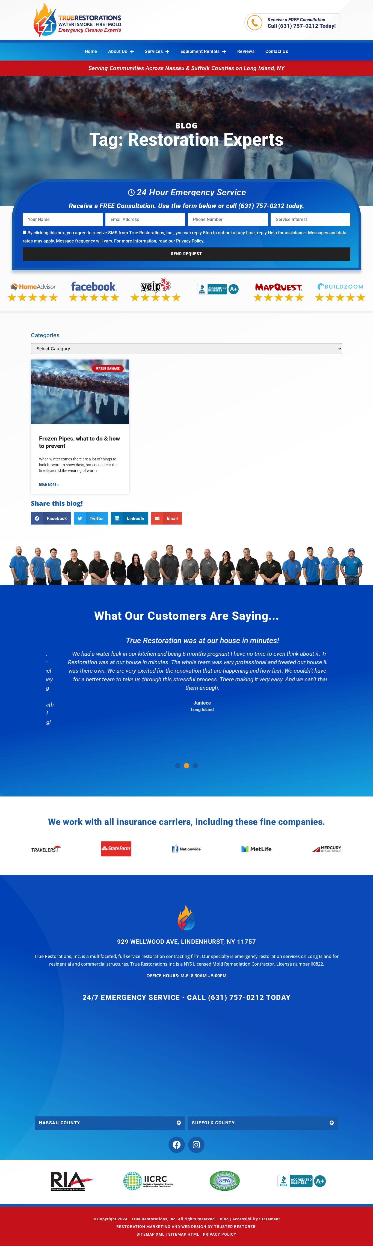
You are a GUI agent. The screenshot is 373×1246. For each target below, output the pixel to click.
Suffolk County (213, 1122)
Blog (224, 1219)
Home (91, 51)
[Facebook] (176, 1145)
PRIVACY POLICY (219, 1234)
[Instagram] (196, 1145)
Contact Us (276, 51)
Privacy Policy (189, 240)
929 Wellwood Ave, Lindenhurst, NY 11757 (186, 941)
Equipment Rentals (200, 51)
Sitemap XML (151, 1234)
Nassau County (59, 1122)
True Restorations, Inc (153, 1219)
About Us (117, 51)
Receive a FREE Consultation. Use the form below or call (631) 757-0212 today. (186, 206)
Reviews (246, 51)
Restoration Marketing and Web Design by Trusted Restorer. (186, 1226)
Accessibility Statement (256, 1219)
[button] (51, 518)
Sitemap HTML (183, 1234)
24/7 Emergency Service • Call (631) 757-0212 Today (186, 997)
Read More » (49, 485)
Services (154, 51)
